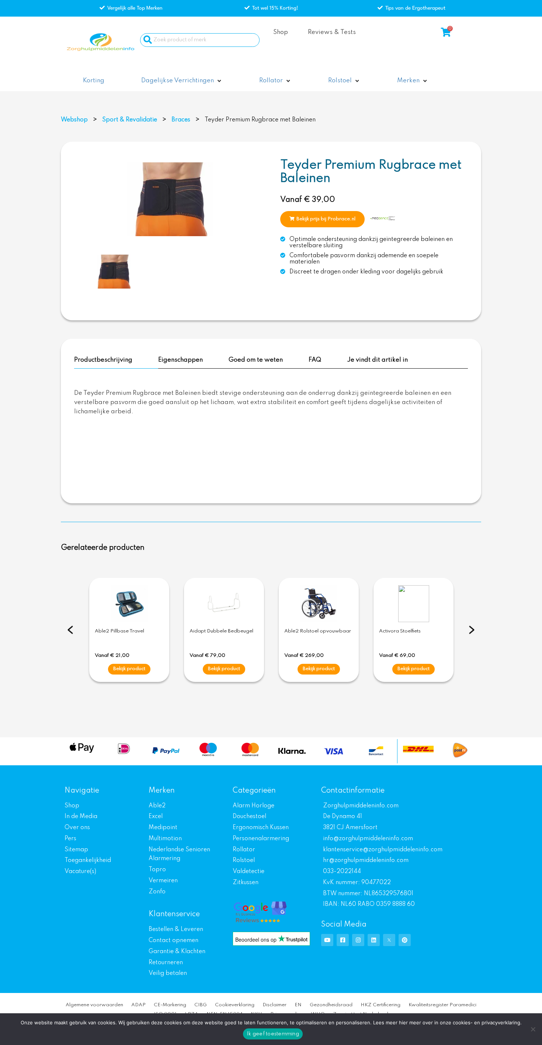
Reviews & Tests (332, 32)
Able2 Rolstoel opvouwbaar (317, 631)
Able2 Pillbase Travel (119, 631)
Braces (180, 120)
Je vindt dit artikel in (377, 360)
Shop (280, 32)
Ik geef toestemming (273, 1034)
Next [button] (472, 630)
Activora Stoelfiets (400, 631)
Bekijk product (129, 668)
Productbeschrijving (103, 360)
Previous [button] (70, 630)
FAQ (315, 360)
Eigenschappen (180, 360)
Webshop (74, 120)
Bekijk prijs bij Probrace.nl (325, 219)
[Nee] (532, 1029)
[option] (170, 199)
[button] (182, 81)
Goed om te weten (256, 360)
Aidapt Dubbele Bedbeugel (221, 631)
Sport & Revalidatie (129, 120)
